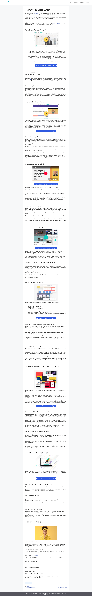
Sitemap (87, 2)
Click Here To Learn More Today (45, 406)
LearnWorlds (46, 20)
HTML (30, 79)
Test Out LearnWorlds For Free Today (45, 184)
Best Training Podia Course (62, 587)
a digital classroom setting (57, 23)
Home (71, 2)
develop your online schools (52, 563)
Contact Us (76, 2)
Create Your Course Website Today (45, 248)
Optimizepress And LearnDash (31, 587)
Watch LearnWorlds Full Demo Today (45, 65)
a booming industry (36, 13)
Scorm (36, 555)
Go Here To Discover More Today (45, 318)
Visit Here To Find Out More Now (45, 478)
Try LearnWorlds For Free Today (45, 131)
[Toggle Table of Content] (30, 583)
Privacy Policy (82, 2)
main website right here (60, 552)
